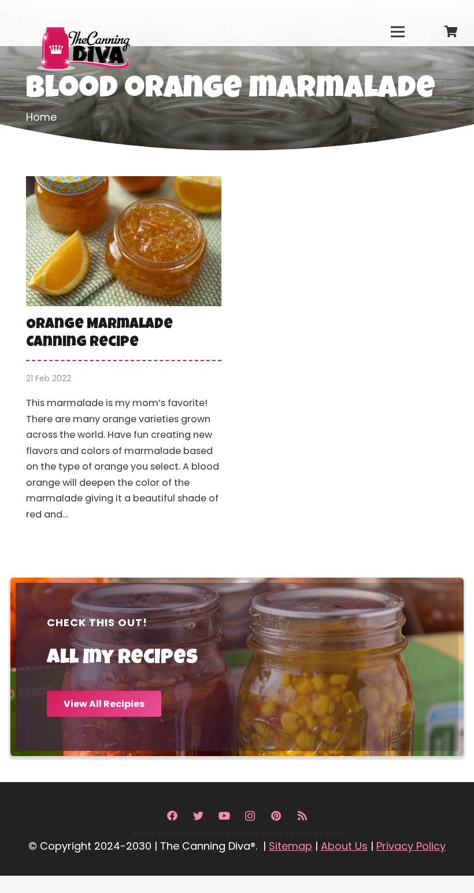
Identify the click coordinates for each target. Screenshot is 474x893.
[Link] (82, 23)
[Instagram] (250, 816)
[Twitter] (198, 816)
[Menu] (397, 31)
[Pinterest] (276, 816)
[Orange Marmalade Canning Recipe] (123, 357)
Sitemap (290, 846)
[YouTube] (224, 816)
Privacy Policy (411, 846)
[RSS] (302, 816)
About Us (344, 846)
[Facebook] (172, 816)
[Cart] (451, 31)
